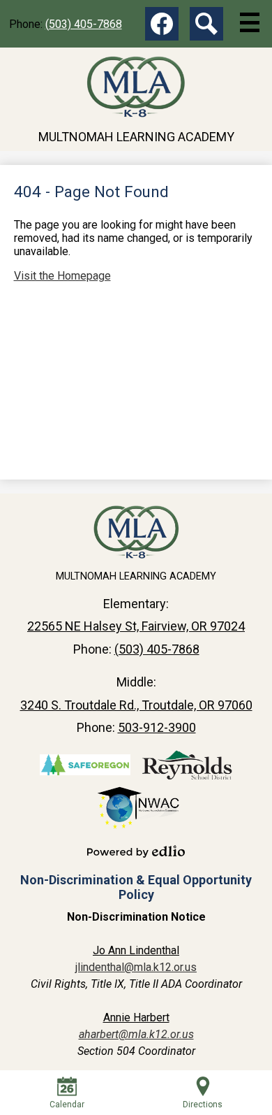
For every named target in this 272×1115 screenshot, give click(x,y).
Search (206, 24)
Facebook (162, 24)
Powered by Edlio (136, 851)
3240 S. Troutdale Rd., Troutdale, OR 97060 (136, 705)
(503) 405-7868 (83, 24)
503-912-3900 (157, 727)
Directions (202, 1104)
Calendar (67, 1104)
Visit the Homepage (62, 275)
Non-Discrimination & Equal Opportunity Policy (136, 887)
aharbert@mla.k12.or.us (136, 1034)
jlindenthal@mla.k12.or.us (136, 967)
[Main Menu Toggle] (249, 22)
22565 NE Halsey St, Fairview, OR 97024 (136, 626)
